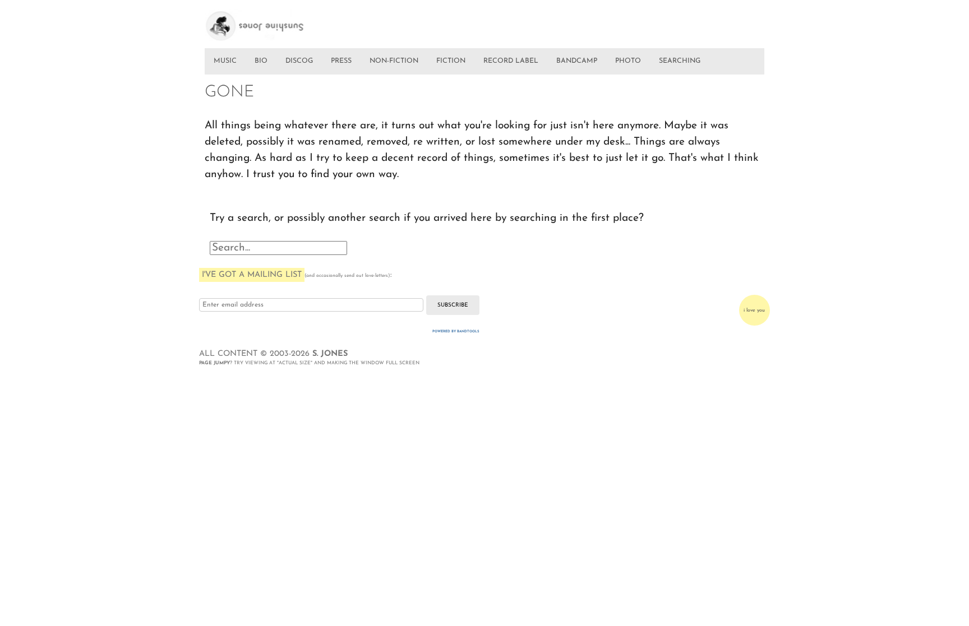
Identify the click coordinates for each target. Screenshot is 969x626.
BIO (261, 61)
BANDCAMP (576, 61)
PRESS (341, 61)
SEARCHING (679, 61)
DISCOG (299, 61)
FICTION (450, 61)
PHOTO (628, 61)
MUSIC (225, 61)
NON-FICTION (394, 61)
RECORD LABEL (510, 61)
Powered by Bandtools (455, 331)
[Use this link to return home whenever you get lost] (270, 21)
